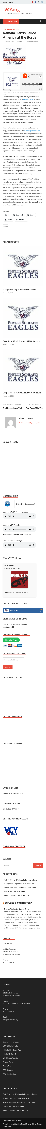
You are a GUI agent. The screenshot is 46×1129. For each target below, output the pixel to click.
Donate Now (11, 640)
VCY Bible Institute (10, 1046)
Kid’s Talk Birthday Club (12, 1050)
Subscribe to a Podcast (11, 1042)
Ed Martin (21, 41)
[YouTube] (32, 2)
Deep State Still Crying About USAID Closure (22, 341)
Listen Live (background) (25, 504)
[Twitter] (38, 2)
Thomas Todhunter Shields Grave (16, 909)
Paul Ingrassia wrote (32, 131)
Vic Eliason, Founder (10, 1058)
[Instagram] (42, 2)
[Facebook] (35, 2)
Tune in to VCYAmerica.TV (13, 793)
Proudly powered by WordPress (14, 1124)
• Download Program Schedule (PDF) (17, 534)
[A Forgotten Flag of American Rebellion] (23, 267)
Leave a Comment (32, 41)
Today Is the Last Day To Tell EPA (16, 895)
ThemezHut (7, 1126)
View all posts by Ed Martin (29, 424)
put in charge (28, 99)
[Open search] (40, 21)
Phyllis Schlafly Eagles (8, 92)
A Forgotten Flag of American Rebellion (20, 289)
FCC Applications (9, 1074)
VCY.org (12, 9)
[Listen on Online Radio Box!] (41, 610)
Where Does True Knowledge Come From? (20, 887)
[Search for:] (23, 865)
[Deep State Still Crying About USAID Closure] (23, 318)
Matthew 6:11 (8, 627)
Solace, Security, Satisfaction (14, 891)
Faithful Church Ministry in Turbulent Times (21, 880)
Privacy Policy (8, 1062)
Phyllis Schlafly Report (11, 29)
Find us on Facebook (14, 846)
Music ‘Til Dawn (10, 1054)
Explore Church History (18, 902)
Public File (7, 1066)
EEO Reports (8, 1070)
